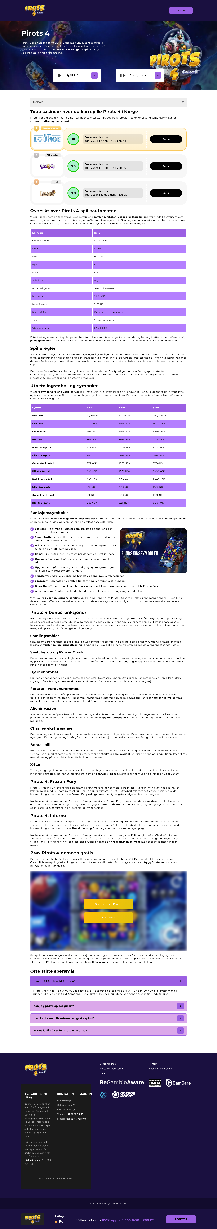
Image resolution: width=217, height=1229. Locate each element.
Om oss (104, 1073)
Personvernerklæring (112, 1068)
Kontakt (153, 1063)
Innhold (38, 102)
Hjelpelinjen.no (32, 1160)
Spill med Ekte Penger (108, 904)
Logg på (181, 10)
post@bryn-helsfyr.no (76, 1118)
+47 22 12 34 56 (74, 1114)
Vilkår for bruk (108, 1063)
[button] (108, 981)
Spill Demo (108, 917)
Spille (166, 139)
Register (181, 1219)
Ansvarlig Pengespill (160, 1068)
